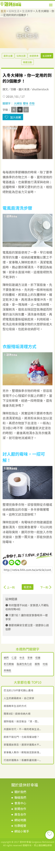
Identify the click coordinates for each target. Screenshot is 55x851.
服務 (37, 664)
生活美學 (27, 11)
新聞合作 (20, 809)
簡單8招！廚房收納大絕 (17, 713)
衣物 (32, 103)
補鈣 (6, 657)
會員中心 (20, 803)
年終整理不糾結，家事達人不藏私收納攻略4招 (27, 607)
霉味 (25, 103)
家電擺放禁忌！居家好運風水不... (22, 744)
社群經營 (20, 825)
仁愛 (14, 657)
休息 (22, 657)
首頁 (3, 11)
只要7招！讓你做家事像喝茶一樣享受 (26, 617)
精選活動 (27, 62)
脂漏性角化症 (24, 664)
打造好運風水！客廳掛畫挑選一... (22, 760)
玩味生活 (14, 11)
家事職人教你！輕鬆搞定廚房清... (22, 752)
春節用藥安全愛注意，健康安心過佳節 (27, 627)
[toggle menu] (51, 5)
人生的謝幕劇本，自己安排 (19, 698)
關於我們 (20, 792)
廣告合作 (20, 814)
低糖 (37, 657)
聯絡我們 (20, 797)
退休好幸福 (10, 4)
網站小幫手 (21, 831)
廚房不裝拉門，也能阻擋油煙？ (21, 737)
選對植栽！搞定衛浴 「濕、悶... (21, 721)
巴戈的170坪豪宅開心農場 (18, 690)
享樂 (29, 657)
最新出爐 (8, 55)
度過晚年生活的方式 (15, 706)
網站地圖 (20, 820)
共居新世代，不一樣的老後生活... (22, 729)
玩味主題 (21, 55)
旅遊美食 (33, 55)
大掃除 (18, 103)
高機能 (7, 670)
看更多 (28, 587)
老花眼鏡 (9, 664)
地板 (45, 664)
